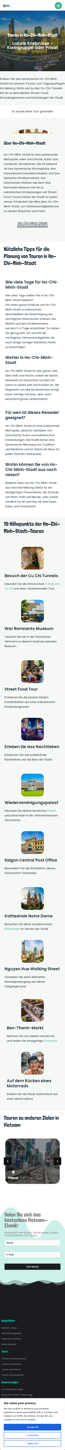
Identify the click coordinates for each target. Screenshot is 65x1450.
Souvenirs (50, 1041)
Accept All (32, 1427)
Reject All (33, 1443)
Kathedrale (12, 929)
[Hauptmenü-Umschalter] (58, 5)
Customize (32, 1435)
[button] (57, 1161)
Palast (52, 811)
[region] (32, 1424)
